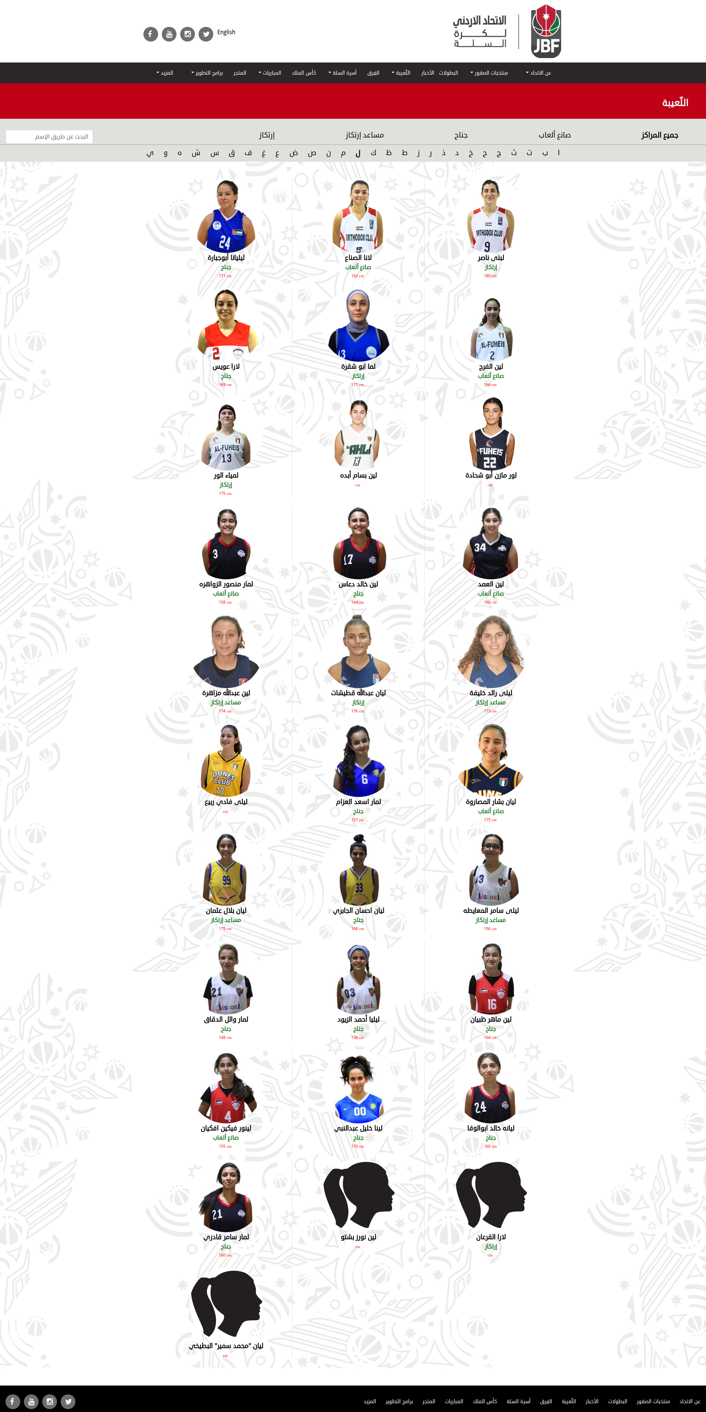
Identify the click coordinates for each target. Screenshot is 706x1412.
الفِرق (373, 72)
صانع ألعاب (555, 135)
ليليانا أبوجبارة (226, 257)
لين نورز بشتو (358, 1237)
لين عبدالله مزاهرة (226, 693)
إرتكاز (267, 135)
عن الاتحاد (540, 72)
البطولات (448, 72)
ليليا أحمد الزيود (358, 1019)
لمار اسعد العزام (358, 802)
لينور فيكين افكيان (226, 1128)
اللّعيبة (402, 72)
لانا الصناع (358, 257)
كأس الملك (304, 72)
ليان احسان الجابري (358, 910)
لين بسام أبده (358, 475)
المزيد (166, 72)
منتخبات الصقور (490, 72)
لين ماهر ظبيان (490, 1019)
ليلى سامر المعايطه (491, 910)
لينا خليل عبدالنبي (358, 1128)
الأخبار (427, 72)
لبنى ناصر (491, 257)
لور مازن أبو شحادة (491, 475)
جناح (461, 135)
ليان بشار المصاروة (491, 802)
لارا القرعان (491, 1237)
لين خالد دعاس (358, 584)
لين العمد (491, 584)
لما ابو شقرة (358, 366)
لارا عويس (226, 366)
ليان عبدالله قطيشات (358, 693)
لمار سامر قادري (226, 1237)
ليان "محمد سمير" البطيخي (226, 1346)
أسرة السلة (344, 72)
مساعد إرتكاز (365, 135)
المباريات (271, 72)
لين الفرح (491, 366)
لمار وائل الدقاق (226, 1019)
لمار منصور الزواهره (226, 584)
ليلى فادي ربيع (226, 802)
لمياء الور (226, 475)
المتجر (239, 72)
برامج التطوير (208, 72)
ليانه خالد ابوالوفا (490, 1128)
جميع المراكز (660, 135)
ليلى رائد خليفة (491, 693)
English (226, 32)
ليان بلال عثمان (226, 910)
